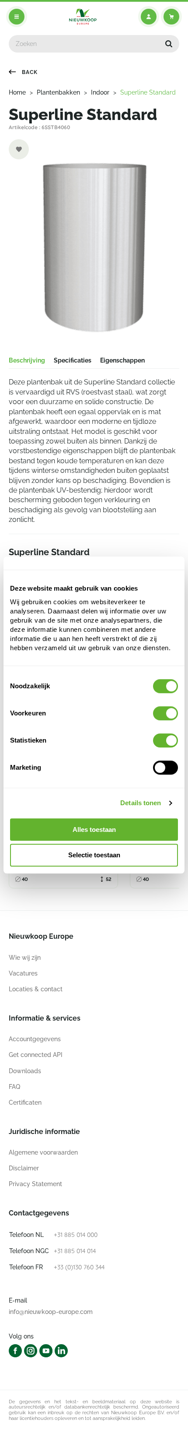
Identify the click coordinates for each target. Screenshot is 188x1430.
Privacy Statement (35, 1183)
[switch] (165, 713)
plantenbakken (58, 92)
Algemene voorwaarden (43, 1152)
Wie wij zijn (25, 957)
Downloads (25, 1070)
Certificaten (25, 1102)
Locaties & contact (36, 989)
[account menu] (149, 17)
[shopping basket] (171, 17)
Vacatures (23, 973)
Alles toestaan (94, 829)
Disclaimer (24, 1168)
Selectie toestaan (94, 855)
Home (17, 92)
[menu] (16, 17)
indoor (100, 92)
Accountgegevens (35, 1039)
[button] (168, 43)
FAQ (14, 1086)
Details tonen (140, 803)
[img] (82, 17)
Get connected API (36, 1054)
